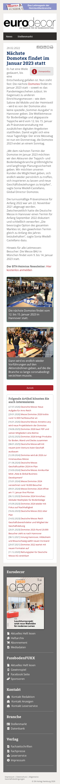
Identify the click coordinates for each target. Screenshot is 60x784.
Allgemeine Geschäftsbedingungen (21, 778)
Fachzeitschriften (21, 746)
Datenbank (18, 728)
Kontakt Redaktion (23, 697)
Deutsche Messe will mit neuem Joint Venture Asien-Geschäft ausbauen (26, 448)
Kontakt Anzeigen (22, 701)
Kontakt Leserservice (25, 706)
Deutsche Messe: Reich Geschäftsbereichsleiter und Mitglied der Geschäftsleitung (28, 522)
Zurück (30, 387)
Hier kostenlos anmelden (29, 268)
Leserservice (18, 755)
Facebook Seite (20, 674)
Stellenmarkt (25, 36)
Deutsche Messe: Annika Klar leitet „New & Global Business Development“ (28, 474)
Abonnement (19, 642)
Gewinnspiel (18, 670)
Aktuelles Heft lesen (23, 633)
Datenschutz (21, 777)
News (9, 36)
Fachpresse (18, 751)
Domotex (34, 84)
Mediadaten (18, 647)
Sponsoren (18, 679)
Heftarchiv (17, 638)
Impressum (18, 760)
